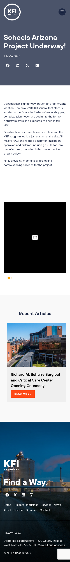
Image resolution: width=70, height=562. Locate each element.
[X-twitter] (15, 494)
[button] (8, 65)
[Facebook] (7, 494)
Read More (22, 394)
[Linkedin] (23, 494)
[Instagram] (31, 494)
